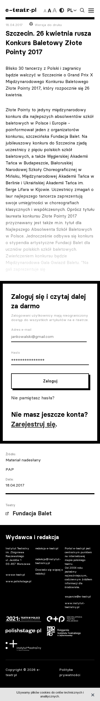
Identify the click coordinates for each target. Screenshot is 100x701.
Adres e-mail (21, 330)
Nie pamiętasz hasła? (32, 397)
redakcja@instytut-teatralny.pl (48, 561)
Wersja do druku (48, 25)
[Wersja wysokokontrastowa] (61, 10)
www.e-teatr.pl (15, 574)
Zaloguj (50, 381)
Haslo (15, 353)
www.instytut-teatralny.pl (75, 605)
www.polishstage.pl (18, 581)
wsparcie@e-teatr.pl (78, 596)
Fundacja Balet (32, 513)
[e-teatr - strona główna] (21, 10)
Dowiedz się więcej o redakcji (49, 571)
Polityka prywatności (69, 672)
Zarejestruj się (33, 424)
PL (70, 10)
